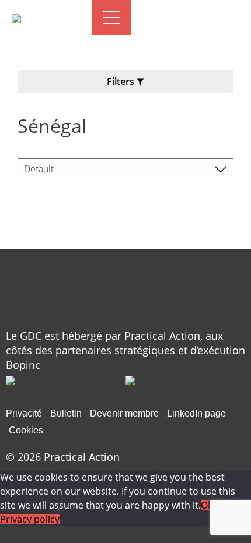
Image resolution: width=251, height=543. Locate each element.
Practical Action (82, 457)
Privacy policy (30, 519)
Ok (206, 505)
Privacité (24, 413)
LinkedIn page (196, 413)
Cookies (26, 430)
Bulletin (66, 413)
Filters (122, 81)
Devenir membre (124, 413)
